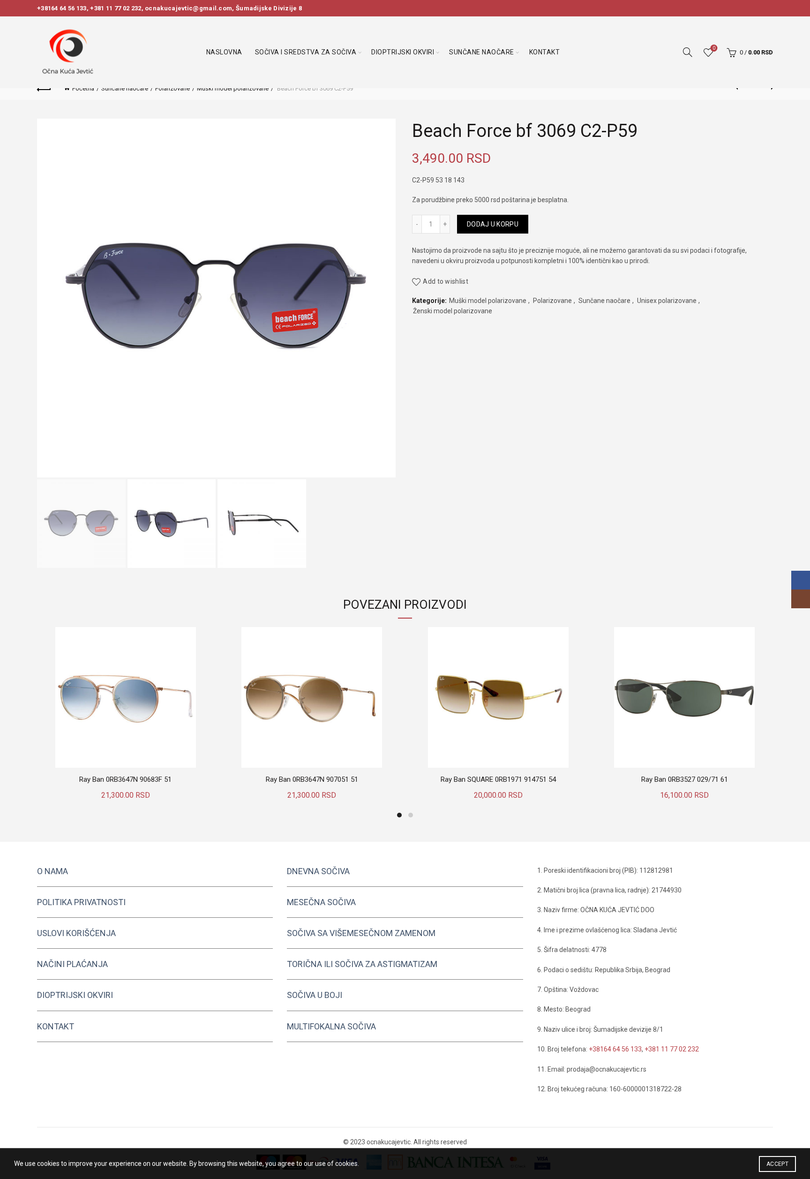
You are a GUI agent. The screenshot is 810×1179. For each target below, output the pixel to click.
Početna (83, 88)
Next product (766, 88)
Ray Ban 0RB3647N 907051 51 (312, 779)
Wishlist (713, 48)
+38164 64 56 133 (62, 8)
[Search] (687, 52)
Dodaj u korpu (492, 224)
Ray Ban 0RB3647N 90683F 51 (125, 779)
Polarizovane (172, 88)
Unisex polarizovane (667, 300)
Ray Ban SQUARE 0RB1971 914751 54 (498, 779)
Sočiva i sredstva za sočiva (306, 52)
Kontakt (544, 52)
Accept (777, 1164)
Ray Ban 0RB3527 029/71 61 (684, 779)
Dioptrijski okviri (402, 52)
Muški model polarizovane (233, 88)
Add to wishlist (445, 281)
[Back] (44, 88)
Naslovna (224, 52)
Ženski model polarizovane (452, 311)
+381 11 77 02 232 (115, 8)
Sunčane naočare (481, 52)
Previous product (742, 88)
